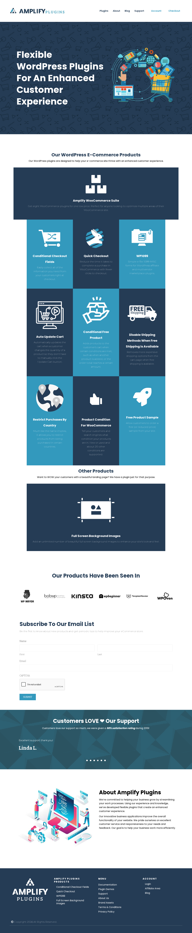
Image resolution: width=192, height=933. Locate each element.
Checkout (174, 10)
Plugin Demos (106, 889)
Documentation (107, 884)
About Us (103, 898)
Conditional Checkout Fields (72, 887)
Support (139, 10)
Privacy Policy (106, 911)
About (116, 10)
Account (156, 10)
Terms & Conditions (109, 907)
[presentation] (42, 685)
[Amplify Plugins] (30, 890)
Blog (127, 10)
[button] (87, 760)
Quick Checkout (65, 891)
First (22, 654)
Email (23, 661)
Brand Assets (106, 902)
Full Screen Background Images (70, 902)
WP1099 (60, 896)
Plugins (104, 10)
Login (148, 884)
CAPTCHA (25, 675)
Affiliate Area (152, 888)
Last (100, 654)
